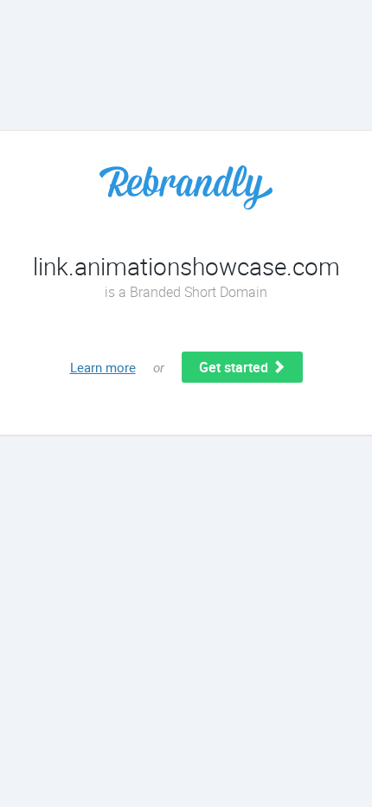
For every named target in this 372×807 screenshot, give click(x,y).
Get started (235, 367)
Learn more (103, 367)
